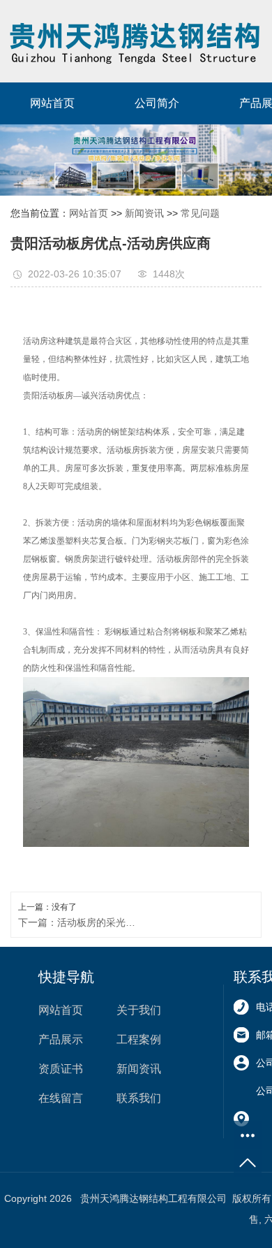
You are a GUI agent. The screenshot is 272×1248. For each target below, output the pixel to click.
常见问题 (200, 213)
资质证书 (60, 1069)
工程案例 (138, 1039)
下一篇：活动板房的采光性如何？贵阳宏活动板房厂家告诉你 (77, 922)
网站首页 (52, 103)
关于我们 (138, 1010)
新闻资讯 (144, 213)
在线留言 (60, 1098)
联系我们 (138, 1098)
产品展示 (60, 1039)
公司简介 (157, 103)
